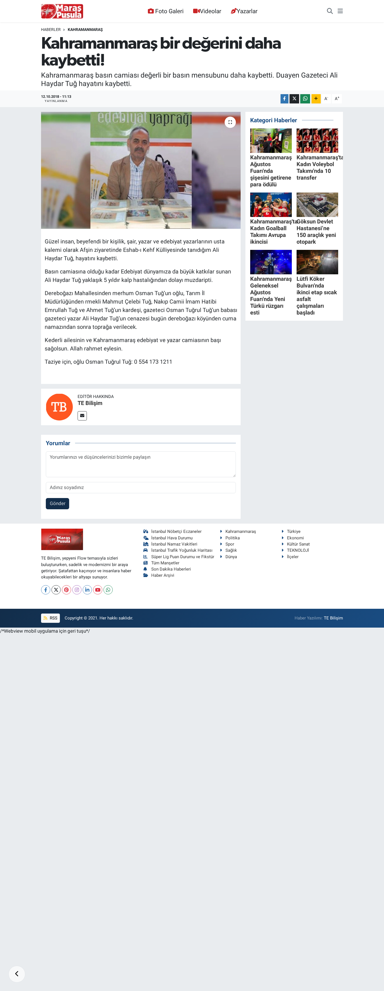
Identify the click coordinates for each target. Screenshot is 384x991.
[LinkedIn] (87, 589)
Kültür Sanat (298, 544)
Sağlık (231, 550)
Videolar (210, 11)
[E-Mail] (82, 415)
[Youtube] (97, 589)
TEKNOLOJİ (298, 550)
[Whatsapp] (108, 589)
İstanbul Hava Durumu (172, 537)
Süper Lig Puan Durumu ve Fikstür (182, 556)
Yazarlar (247, 11)
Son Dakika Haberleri (171, 569)
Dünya (231, 556)
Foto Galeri (169, 11)
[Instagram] (77, 589)
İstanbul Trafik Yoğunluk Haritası (182, 550)
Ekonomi (295, 537)
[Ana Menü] (340, 11)
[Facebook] (45, 589)
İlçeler (293, 556)
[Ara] (330, 11)
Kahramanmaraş (85, 29)
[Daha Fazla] (316, 98)
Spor (229, 544)
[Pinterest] (66, 589)
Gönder (57, 503)
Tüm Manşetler (165, 562)
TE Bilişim (90, 403)
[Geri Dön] (16, 974)
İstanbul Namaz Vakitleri (174, 544)
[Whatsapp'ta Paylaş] (305, 98)
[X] (56, 589)
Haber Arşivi (162, 575)
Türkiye (294, 531)
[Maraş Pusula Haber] (62, 11)
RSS (53, 618)
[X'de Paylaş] (294, 98)
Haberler (51, 29)
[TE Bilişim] (59, 406)
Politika (232, 537)
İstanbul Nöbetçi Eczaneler (176, 531)
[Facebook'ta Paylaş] (284, 98)
